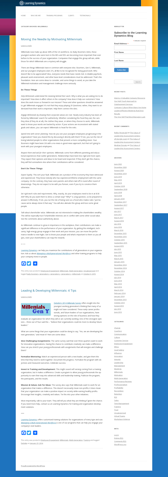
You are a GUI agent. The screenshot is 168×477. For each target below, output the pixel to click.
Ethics (116, 347)
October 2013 (119, 303)
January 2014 (119, 296)
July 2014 (117, 277)
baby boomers (33, 274)
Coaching (118, 331)
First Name (119, 52)
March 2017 (118, 218)
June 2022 (118, 164)
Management (119, 366)
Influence (118, 353)
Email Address (121, 43)
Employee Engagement (50, 271)
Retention (118, 394)
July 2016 (117, 224)
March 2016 (118, 230)
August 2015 (119, 246)
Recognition (119, 391)
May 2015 (118, 255)
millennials (76, 274)
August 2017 (119, 208)
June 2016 (118, 227)
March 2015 (118, 258)
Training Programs (54, 15)
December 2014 (120, 265)
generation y (55, 274)
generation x (44, 274)
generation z (66, 274)
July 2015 (117, 249)
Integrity (117, 359)
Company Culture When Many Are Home (130, 107)
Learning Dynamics (29, 250)
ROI (115, 397)
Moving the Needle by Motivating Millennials (51, 39)
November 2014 (120, 268)
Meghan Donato (120, 145)
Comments (120, 441)
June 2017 (118, 214)
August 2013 (119, 306)
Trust (116, 410)
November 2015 (120, 236)
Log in (116, 435)
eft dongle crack (120, 139)
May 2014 (118, 284)
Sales (116, 400)
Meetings (118, 369)
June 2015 (118, 252)
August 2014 (119, 274)
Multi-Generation (76, 271)
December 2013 (120, 299)
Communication (120, 334)
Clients (71, 15)
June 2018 (118, 192)
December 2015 (120, 233)
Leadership (118, 362)
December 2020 (120, 167)
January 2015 (119, 262)
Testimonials (85, 15)
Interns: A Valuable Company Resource (129, 98)
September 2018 (120, 189)
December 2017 (120, 202)
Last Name (119, 60)
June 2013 (118, 312)
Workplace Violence (122, 419)
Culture (117, 337)
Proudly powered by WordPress (33, 466)
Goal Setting (119, 350)
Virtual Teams (119, 416)
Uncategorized (89, 271)
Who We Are (36, 15)
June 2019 (118, 177)
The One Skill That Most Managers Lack (129, 117)
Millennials (64, 271)
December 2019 (120, 173)
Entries (118, 438)
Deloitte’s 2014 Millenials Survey (67, 303)
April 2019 (118, 183)
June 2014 (118, 281)
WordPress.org (120, 444)
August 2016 (119, 221)
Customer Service (121, 340)
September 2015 (120, 243)
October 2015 (119, 240)
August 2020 (119, 170)
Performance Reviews (123, 381)
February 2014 (119, 293)
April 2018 (118, 195)
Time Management (121, 403)
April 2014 (118, 287)
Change (117, 328)
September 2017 (120, 205)
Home (23, 15)
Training (86, 440)
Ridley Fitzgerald (120, 132)
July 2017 (117, 211)
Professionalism (120, 384)
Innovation (118, 356)
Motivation (118, 375)
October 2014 (119, 271)
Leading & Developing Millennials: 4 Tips (48, 290)
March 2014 (118, 290)
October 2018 (119, 186)
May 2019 (118, 180)
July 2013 (117, 309)
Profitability (118, 388)
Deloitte (24, 443)
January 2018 (119, 199)
